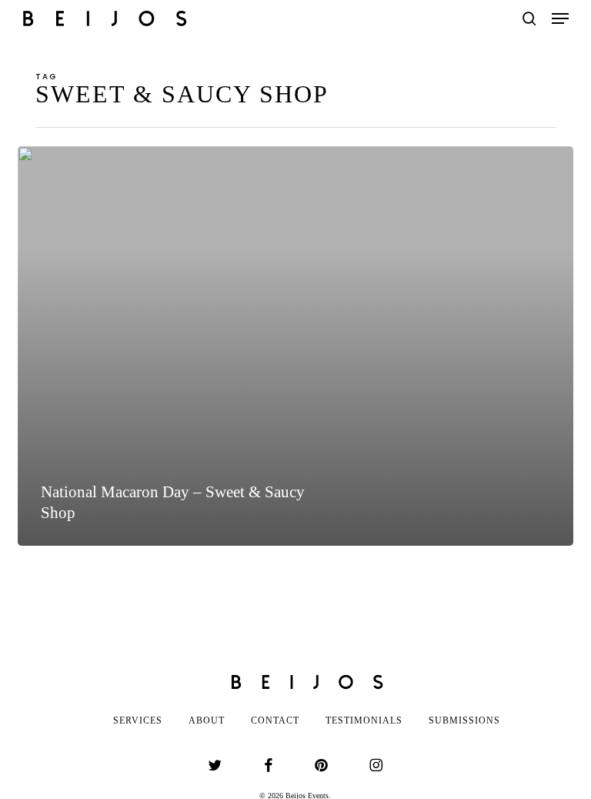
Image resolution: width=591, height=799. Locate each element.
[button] (560, 18)
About (207, 720)
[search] (529, 18)
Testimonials (364, 720)
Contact (275, 720)
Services (137, 720)
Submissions (464, 720)
